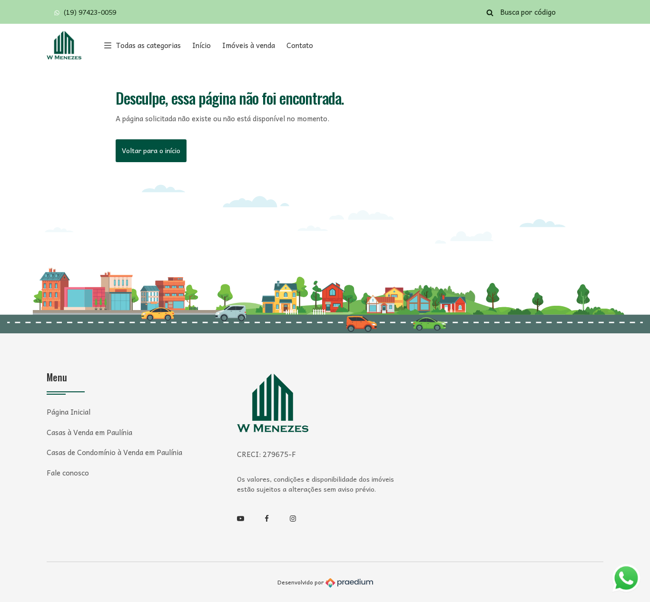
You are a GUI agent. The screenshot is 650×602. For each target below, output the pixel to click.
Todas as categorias (148, 45)
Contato (299, 45)
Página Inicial (68, 412)
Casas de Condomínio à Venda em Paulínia (114, 452)
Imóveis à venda (248, 45)
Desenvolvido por (301, 582)
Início (201, 45)
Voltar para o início (151, 150)
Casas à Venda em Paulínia (89, 432)
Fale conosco (68, 472)
